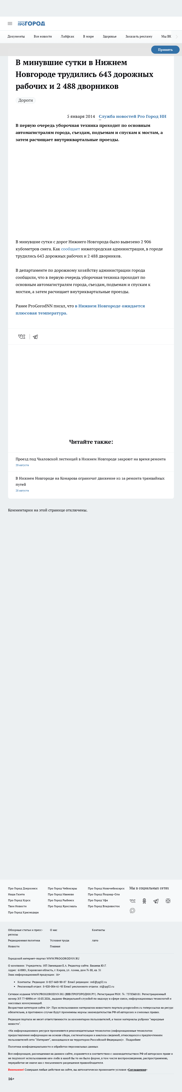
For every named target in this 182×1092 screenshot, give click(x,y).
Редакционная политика (24, 940)
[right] (176, 37)
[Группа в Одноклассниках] (144, 901)
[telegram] (37, 336)
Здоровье (110, 36)
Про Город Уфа (98, 900)
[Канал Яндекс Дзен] (168, 901)
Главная (55, 946)
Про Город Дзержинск (22, 888)
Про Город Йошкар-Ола (104, 894)
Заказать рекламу (139, 36)
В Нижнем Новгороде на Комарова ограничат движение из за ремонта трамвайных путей (90, 484)
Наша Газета (16, 894)
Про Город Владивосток (104, 906)
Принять (165, 50)
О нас (53, 930)
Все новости (43, 36)
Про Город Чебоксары (62, 888)
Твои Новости (17, 906)
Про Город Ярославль (62, 906)
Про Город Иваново (61, 894)
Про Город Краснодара (23, 912)
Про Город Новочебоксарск (106, 888)
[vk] (22, 336)
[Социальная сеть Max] (132, 910)
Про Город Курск (19, 900)
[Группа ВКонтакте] (132, 901)
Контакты (98, 930)
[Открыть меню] (10, 23)
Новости (13, 946)
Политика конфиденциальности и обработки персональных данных (53, 1046)
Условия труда (59, 940)
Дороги (25, 100)
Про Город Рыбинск (61, 900)
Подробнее (133, 1039)
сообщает (70, 249)
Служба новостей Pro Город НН (132, 116)
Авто (95, 940)
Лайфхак (67, 36)
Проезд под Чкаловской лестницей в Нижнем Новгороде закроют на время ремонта (91, 462)
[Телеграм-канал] (156, 901)
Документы (16, 36)
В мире (88, 36)
